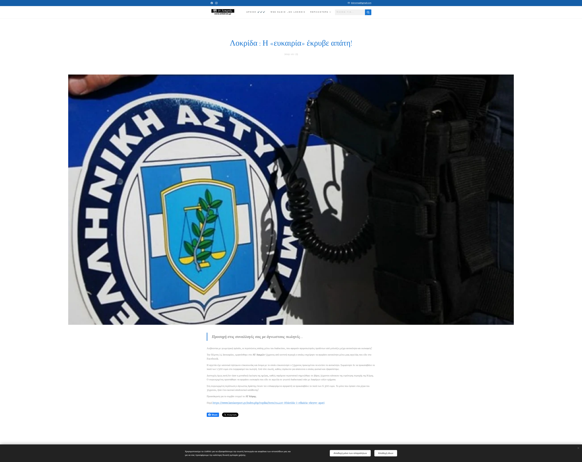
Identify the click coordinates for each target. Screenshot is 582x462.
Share (214, 415)
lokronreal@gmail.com (361, 3)
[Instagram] (216, 3)
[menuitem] (257, 12)
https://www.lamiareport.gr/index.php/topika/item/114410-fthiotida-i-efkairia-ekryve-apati (268, 402)
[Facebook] (212, 3)
